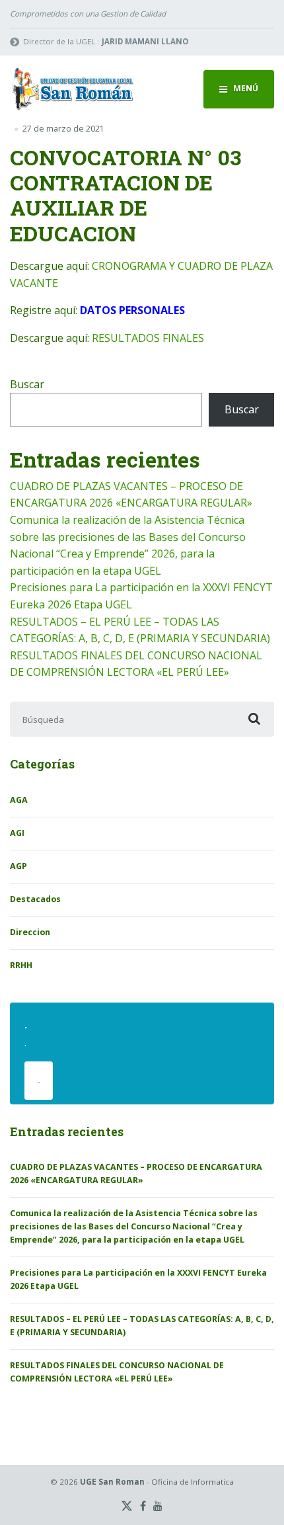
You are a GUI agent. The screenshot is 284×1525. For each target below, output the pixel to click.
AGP (18, 866)
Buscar (27, 384)
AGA (19, 799)
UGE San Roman (112, 1482)
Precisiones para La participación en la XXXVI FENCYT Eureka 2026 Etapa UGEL (138, 1279)
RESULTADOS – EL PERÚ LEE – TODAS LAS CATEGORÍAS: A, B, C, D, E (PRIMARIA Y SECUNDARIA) (142, 1325)
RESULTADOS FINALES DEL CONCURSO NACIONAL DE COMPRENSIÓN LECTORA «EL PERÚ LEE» (117, 1372)
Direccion (30, 932)
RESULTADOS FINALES (148, 338)
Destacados (35, 899)
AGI (17, 833)
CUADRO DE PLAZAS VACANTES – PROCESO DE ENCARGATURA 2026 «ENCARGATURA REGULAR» (136, 1173)
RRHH (21, 965)
